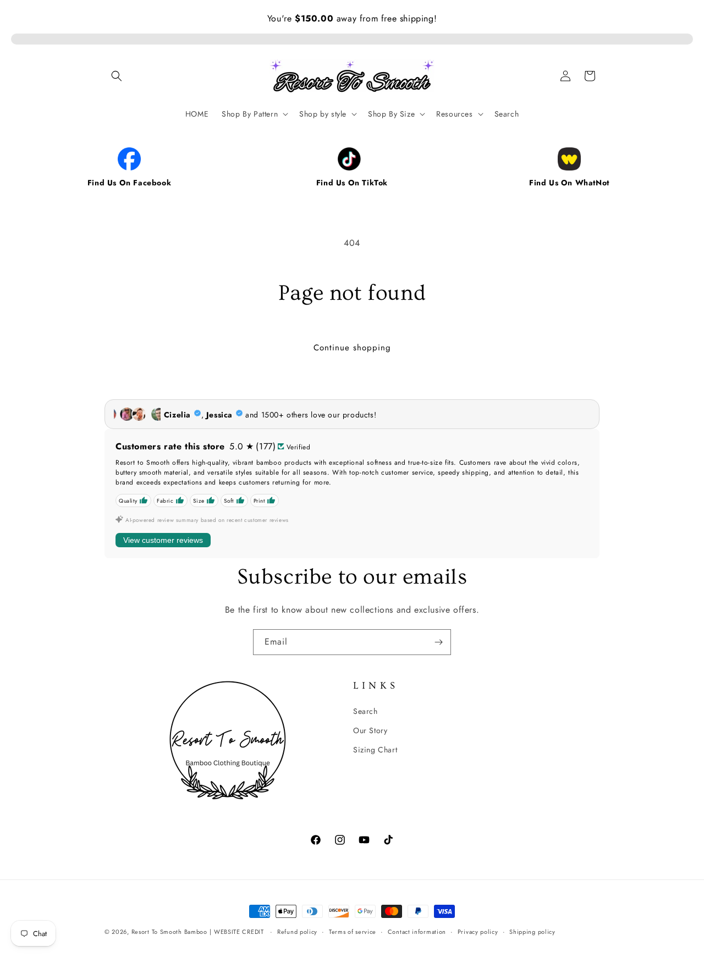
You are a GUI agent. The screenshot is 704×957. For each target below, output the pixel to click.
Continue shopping (352, 348)
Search (365, 710)
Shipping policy (532, 931)
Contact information (417, 931)
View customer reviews (163, 540)
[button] (117, 76)
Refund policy (297, 931)
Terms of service (352, 931)
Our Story (370, 729)
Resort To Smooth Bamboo (169, 931)
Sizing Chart (375, 749)
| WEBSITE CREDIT (238, 931)
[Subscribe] (438, 642)
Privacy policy (478, 931)
